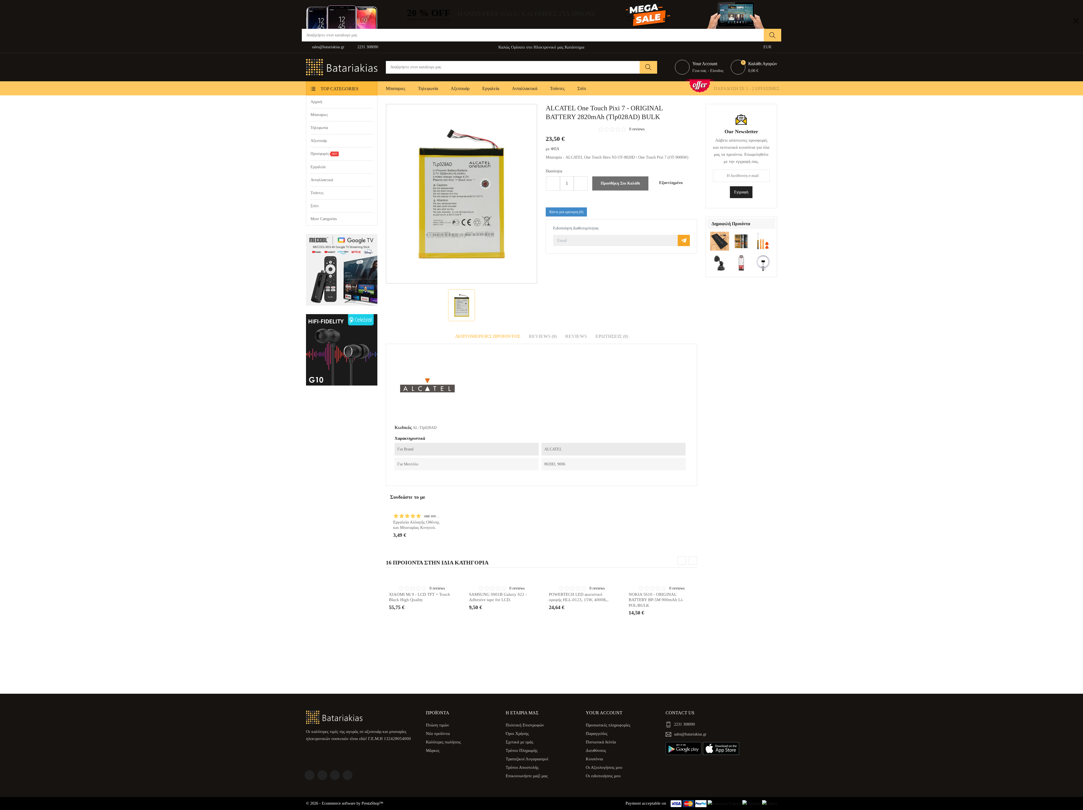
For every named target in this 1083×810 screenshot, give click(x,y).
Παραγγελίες (596, 733)
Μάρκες (432, 750)
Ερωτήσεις (611, 336)
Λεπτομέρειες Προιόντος (487, 336)
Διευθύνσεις (596, 750)
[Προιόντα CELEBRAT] (341, 350)
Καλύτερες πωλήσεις (443, 742)
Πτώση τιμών (437, 725)
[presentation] (681, 560)
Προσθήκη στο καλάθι (620, 183)
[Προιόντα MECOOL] (341, 269)
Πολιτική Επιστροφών (525, 725)
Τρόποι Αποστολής (522, 767)
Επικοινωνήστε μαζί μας (527, 776)
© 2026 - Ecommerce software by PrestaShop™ (344, 803)
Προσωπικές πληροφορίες (608, 725)
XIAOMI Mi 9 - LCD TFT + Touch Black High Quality (419, 597)
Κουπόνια (594, 759)
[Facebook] (309, 775)
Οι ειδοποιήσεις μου (603, 776)
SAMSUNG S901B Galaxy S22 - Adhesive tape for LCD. (498, 597)
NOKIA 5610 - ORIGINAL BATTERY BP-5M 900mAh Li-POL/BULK (656, 600)
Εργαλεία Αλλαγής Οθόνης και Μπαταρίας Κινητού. (416, 525)
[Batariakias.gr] (334, 717)
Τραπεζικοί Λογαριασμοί (527, 759)
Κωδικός (403, 427)
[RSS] (335, 775)
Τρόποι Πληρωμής (522, 750)
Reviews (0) (543, 336)
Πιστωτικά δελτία (601, 742)
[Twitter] (322, 775)
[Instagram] (348, 775)
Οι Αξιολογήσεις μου (604, 767)
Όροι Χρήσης (517, 733)
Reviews (576, 336)
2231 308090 (367, 47)
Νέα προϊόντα (438, 733)
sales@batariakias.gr (328, 47)
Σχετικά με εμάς (519, 742)
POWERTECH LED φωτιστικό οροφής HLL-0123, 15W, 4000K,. (579, 597)
